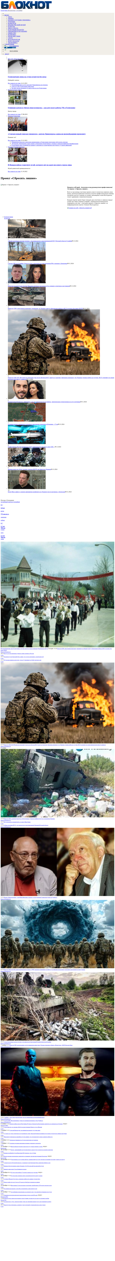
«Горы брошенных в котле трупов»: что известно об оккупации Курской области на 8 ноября (27, 1042)
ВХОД (6, 54)
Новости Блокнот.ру (6, 652)
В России (7, 218)
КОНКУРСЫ (12, 23)
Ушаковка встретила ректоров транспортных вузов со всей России (20, 1195)
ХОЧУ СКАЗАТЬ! (13, 41)
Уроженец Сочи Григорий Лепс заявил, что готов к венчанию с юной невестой (24, 656)
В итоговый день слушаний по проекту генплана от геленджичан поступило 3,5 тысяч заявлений (42, 145)
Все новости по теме (14, 83)
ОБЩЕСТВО (12, 33)
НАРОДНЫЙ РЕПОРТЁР (16, 30)
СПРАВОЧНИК (9, 44)
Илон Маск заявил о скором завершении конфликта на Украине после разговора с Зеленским (36, 492)
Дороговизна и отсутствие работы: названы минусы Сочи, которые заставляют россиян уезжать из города (38, 1159)
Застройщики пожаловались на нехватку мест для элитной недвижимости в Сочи (31, 1192)
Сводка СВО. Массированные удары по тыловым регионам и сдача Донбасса (23, 1120)
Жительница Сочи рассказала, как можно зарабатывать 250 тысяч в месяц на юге (31, 1185)
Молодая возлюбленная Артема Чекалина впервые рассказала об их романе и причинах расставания (39, 286)
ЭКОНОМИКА (13, 42)
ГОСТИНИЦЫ (14, 46)
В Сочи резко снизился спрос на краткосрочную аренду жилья (26, 1175)
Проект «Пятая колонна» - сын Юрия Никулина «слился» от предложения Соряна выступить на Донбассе (30, 897)
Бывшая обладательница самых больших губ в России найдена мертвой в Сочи (24, 1166)
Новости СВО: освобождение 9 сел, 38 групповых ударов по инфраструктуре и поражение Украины (29, 818)
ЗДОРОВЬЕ (11, 21)
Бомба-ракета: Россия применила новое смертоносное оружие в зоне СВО (31, 447)
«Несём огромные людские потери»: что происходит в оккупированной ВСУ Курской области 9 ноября (40, 241)
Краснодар (3, 1148)
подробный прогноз (7, 502)
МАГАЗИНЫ (14, 51)
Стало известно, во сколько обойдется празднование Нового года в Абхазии (23, 1127)
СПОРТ (10, 38)
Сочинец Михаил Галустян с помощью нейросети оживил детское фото (22, 1179)
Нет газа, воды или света (15, 59)
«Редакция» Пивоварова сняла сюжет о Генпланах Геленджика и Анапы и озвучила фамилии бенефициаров (45, 143)
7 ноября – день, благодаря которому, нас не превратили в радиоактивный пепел (24, 1117)
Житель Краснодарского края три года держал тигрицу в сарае (27, 1146)
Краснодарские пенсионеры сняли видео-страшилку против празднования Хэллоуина (25, 1156)
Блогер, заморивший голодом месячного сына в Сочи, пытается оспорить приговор (32, 1149)
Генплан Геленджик (14, 116)
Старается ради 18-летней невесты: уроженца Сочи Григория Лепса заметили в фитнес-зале (27, 1162)
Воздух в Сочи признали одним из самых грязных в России (19, 653)
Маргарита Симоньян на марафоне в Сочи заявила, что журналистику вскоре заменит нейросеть (28, 1136)
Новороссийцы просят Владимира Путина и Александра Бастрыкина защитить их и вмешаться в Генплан (36, 1124)
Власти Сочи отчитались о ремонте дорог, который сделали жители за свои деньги (24, 1205)
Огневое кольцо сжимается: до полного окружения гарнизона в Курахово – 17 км (33, 424)
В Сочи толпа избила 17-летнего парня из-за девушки (24, 1172)
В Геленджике (8, 217)
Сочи (2, 655)
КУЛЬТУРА (11, 26)
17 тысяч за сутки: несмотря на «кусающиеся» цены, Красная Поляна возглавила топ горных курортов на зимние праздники (35, 1133)
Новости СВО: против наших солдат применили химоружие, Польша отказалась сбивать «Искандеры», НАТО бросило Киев (41, 1045)
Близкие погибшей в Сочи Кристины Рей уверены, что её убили (20, 1153)
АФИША (11, 18)
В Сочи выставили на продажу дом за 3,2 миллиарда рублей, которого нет (22, 660)
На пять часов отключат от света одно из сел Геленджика (29, 88)
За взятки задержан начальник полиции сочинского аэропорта (25, 1143)
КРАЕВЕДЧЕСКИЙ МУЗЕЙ (17, 25)
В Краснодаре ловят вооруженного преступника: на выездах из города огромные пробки (26, 1198)
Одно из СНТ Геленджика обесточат (23, 86)
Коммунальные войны (15, 89)
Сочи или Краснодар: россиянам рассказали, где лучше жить (25, 1130)
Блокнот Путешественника (16, 147)
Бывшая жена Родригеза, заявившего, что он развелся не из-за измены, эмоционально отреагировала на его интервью (44, 402)
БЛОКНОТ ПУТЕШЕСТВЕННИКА (19, 20)
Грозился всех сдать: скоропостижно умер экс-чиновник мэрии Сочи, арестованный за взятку (27, 1201)
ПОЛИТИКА (12, 34)
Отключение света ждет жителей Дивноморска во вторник (30, 85)
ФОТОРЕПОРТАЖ (14, 39)
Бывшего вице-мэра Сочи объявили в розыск (15, 1169)
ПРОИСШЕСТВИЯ (14, 36)
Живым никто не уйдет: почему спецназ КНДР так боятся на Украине (29, 469)
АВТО (10, 17)
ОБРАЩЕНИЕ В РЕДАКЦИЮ (17, 31)
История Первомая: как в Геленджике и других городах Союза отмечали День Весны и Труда (24, 648)
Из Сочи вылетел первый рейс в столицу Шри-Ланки (17, 822)
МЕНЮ (6, 15)
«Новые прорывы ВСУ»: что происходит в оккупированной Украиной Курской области (26, 825)
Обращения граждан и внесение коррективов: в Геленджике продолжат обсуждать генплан (40, 142)
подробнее (16, 502)
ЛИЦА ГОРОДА (13, 28)
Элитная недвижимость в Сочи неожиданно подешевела (24, 1140)
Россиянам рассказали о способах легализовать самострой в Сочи (20, 1188)
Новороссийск (4, 1125)
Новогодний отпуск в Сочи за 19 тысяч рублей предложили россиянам (22, 1182)
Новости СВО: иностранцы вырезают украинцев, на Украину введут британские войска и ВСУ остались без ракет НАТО (45, 308)
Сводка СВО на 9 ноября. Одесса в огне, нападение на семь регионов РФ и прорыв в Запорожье (37, 263)
